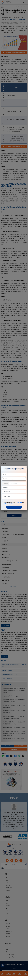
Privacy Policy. (19, 502)
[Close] (26, 467)
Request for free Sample (14, 507)
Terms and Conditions (8, 503)
